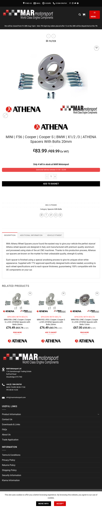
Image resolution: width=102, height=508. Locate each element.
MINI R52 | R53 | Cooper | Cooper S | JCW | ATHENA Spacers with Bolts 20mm (51, 322)
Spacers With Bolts (55, 209)
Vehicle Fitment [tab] (54, 235)
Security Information (11, 475)
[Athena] (17, 341)
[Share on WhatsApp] (41, 215)
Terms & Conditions (11, 455)
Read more (17, 332)
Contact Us (7, 419)
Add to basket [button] (51, 332)
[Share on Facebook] (46, 215)
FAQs (4, 429)
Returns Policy (8, 465)
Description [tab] (9, 235)
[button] (80, 14)
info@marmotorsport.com (16, 397)
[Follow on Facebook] (70, 3)
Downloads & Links (11, 424)
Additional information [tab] (31, 235)
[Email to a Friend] (56, 215)
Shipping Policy (9, 470)
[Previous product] (54, 36)
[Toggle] (98, 414)
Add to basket (51, 184)
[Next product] (48, 36)
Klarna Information (11, 480)
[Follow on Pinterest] (77, 3)
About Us (6, 434)
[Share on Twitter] (51, 215)
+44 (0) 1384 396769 (14, 384)
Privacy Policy (8, 460)
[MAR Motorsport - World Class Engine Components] (28, 14)
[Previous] (2, 319)
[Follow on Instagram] (72, 3)
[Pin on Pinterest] (60, 215)
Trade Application (10, 439)
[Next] (100, 319)
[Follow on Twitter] (75, 3)
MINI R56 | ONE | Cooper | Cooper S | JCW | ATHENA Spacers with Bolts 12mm (84, 322)
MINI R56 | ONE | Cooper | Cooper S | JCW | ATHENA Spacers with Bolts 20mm (17, 322)
